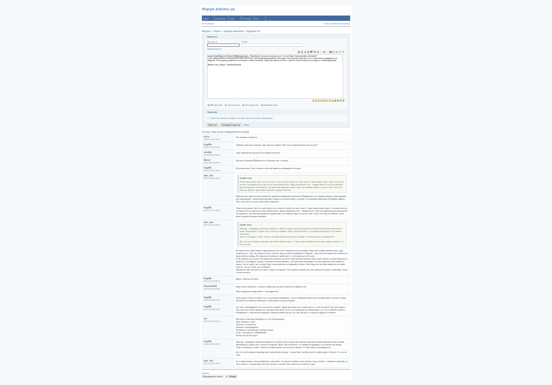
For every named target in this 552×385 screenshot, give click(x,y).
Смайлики (268, 105)
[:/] (329, 100)
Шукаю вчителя (233, 31)
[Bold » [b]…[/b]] (298, 51)
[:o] (324, 100)
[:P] (332, 100)
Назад (246, 125)
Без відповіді (344, 24)
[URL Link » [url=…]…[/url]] (317, 51)
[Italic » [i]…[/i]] (305, 51)
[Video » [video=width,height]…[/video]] (336, 51)
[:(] (319, 100)
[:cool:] (343, 100)
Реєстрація (246, 19)
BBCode (213, 105)
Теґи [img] (249, 105)
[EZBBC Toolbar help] (343, 51)
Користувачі (220, 19)
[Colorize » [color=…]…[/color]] (311, 51)
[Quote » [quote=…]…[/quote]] (327, 51)
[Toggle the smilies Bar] (340, 51)
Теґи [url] (231, 105)
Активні (333, 24)
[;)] (327, 100)
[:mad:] (338, 100)
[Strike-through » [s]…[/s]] (308, 51)
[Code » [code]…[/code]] (330, 51)
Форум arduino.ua (218, 9)
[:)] (313, 100)
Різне (217, 31)
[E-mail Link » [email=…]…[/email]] (321, 51)
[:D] (321, 100)
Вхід (256, 19)
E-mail (244, 42)
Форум (206, 19)
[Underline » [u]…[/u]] (302, 51)
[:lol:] (335, 100)
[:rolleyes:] (340, 100)
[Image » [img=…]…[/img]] (324, 51)
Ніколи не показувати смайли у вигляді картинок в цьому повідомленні (242, 118)
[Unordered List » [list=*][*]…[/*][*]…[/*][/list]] (333, 51)
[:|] (316, 100)
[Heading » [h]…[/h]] (314, 51)
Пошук (232, 19)
